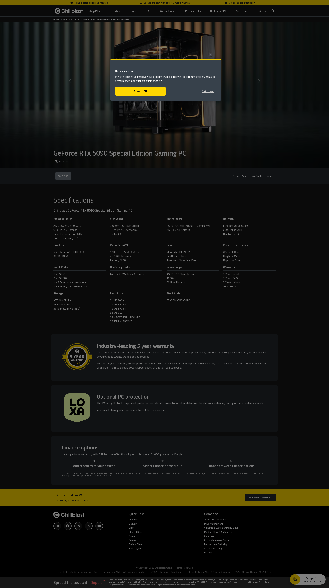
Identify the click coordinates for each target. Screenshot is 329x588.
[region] (165, 80)
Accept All (140, 91)
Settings (208, 91)
